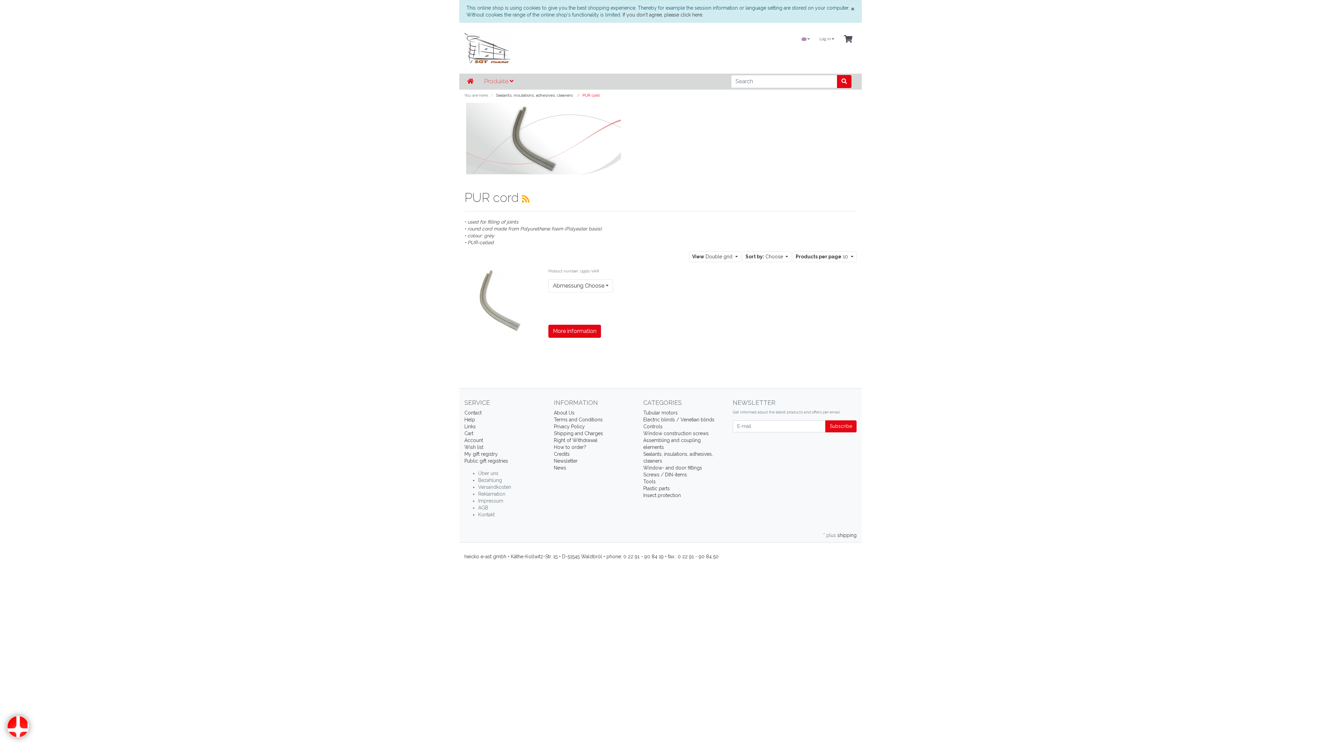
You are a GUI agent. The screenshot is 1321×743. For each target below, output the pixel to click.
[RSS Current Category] (525, 199)
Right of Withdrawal (576, 440)
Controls (653, 426)
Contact (473, 413)
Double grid (713, 256)
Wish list (473, 447)
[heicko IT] (593, 48)
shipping (847, 535)
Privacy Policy (569, 426)
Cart (468, 433)
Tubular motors (660, 413)
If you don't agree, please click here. (663, 15)
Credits (562, 454)
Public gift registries (486, 461)
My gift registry (481, 454)
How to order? (570, 447)
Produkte (497, 81)
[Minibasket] (848, 39)
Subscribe (841, 426)
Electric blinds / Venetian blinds (679, 419)
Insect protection (662, 495)
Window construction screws (676, 433)
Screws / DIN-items (665, 474)
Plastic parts (656, 488)
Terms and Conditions (578, 419)
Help (469, 419)
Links (470, 426)
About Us (564, 413)
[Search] (844, 81)
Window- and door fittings (672, 468)
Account (473, 440)
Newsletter (566, 461)
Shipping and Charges (578, 433)
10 (822, 256)
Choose (764, 256)
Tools (649, 481)
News (560, 468)
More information (575, 331)
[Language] (805, 39)
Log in (825, 39)
